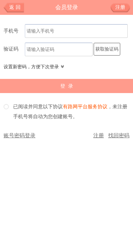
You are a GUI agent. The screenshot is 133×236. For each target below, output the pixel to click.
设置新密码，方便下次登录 (31, 66)
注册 (120, 7)
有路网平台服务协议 (85, 107)
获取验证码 (106, 49)
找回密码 (118, 135)
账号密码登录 (19, 135)
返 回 (15, 7)
